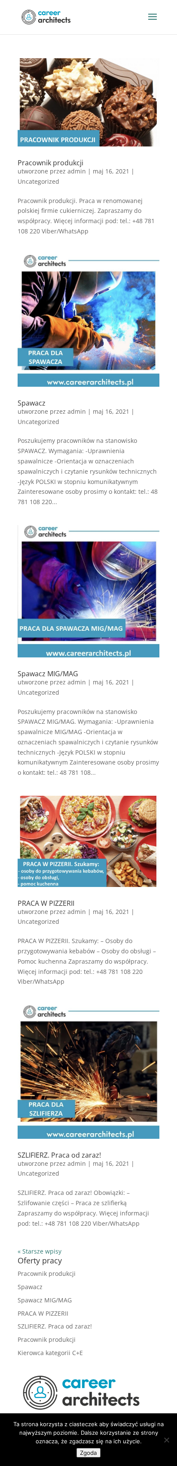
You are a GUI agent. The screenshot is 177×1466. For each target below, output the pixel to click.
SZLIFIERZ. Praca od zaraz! (59, 1155)
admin (76, 171)
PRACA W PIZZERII (46, 903)
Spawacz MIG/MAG (48, 673)
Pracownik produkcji (50, 162)
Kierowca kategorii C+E (50, 1353)
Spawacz (32, 403)
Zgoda (88, 1452)
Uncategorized (38, 181)
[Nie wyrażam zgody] (166, 1440)
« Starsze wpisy (39, 1251)
